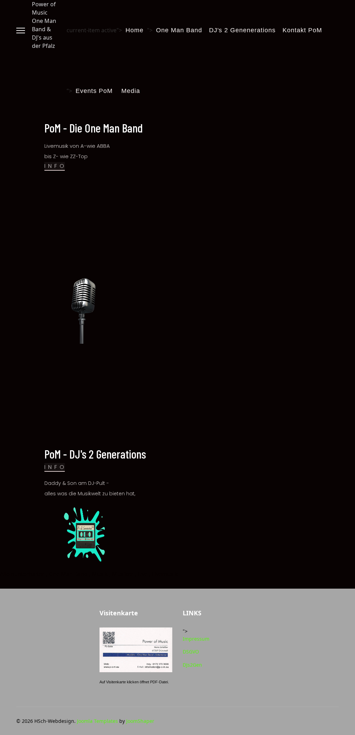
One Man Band (179, 30)
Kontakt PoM (302, 30)
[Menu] (20, 30)
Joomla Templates (97, 721)
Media (130, 90)
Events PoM (94, 90)
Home (134, 30)
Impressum (196, 638)
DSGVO (191, 651)
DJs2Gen (192, 664)
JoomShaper (140, 721)
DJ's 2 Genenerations (242, 30)
